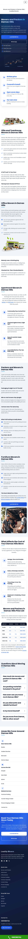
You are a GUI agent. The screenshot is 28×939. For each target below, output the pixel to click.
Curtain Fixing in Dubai (7, 798)
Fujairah (3, 906)
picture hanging (5, 499)
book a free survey (21, 647)
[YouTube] (6, 861)
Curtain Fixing (4, 882)
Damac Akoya (5, 760)
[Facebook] (2, 861)
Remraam (11, 302)
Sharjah (3, 771)
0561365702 (5, 921)
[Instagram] (4, 861)
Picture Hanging (5, 884)
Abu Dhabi (4, 775)
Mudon (4, 302)
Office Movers (4, 875)
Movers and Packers (6, 870)
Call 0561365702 (14, 37)
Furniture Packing (5, 794)
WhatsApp (14, 41)
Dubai (2, 896)
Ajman (3, 779)
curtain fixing (20, 497)
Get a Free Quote (7, 927)
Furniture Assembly (5, 879)
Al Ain (2, 783)
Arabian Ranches (5, 751)
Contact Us (4, 807)
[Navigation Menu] (25, 2)
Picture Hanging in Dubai (7, 803)
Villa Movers (4, 872)
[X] (9, 861)
